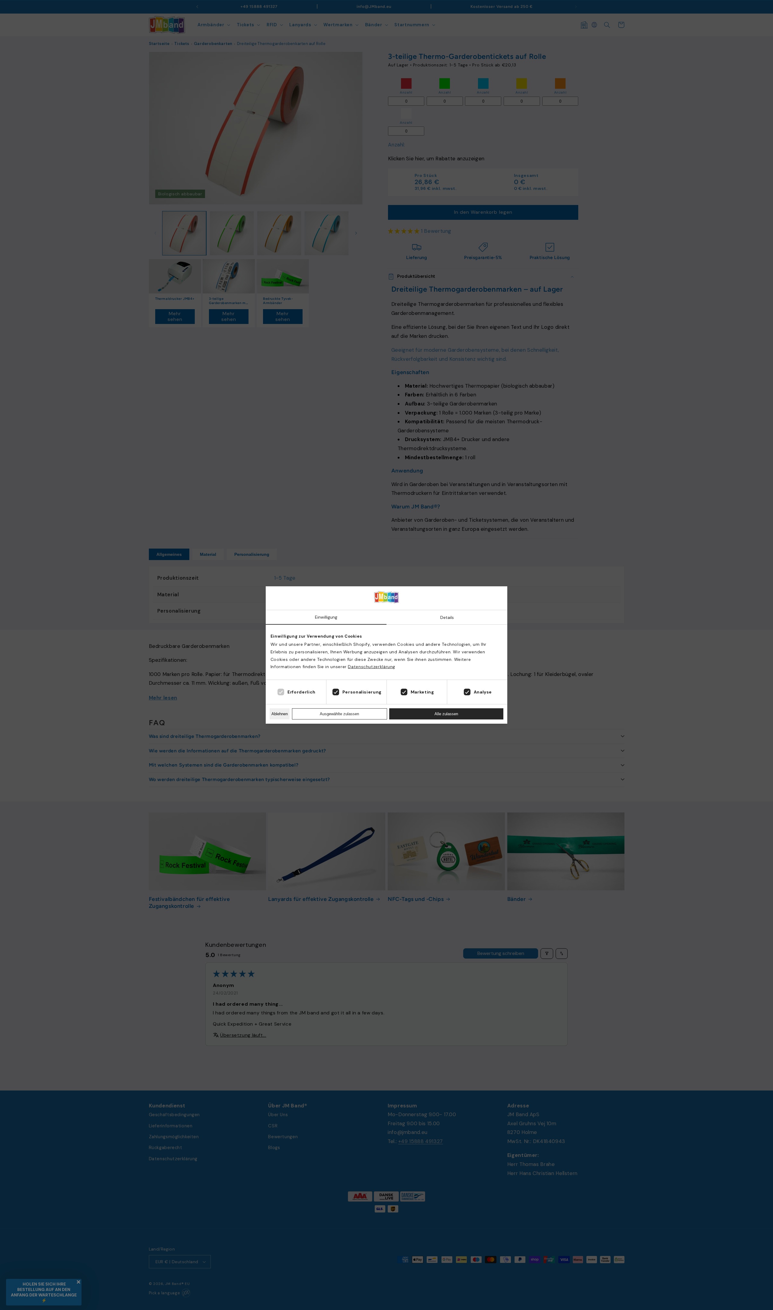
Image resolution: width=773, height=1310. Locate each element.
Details (447, 617)
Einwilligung (326, 617)
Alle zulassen (446, 714)
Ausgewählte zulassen (339, 714)
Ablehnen (279, 714)
